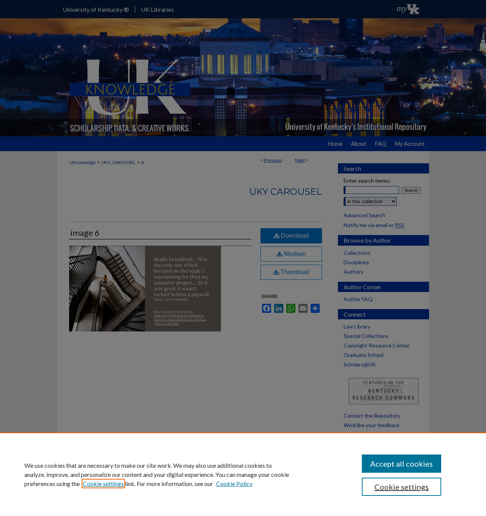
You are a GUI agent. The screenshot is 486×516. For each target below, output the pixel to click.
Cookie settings (103, 483)
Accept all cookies (401, 463)
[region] (243, 474)
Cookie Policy (234, 483)
